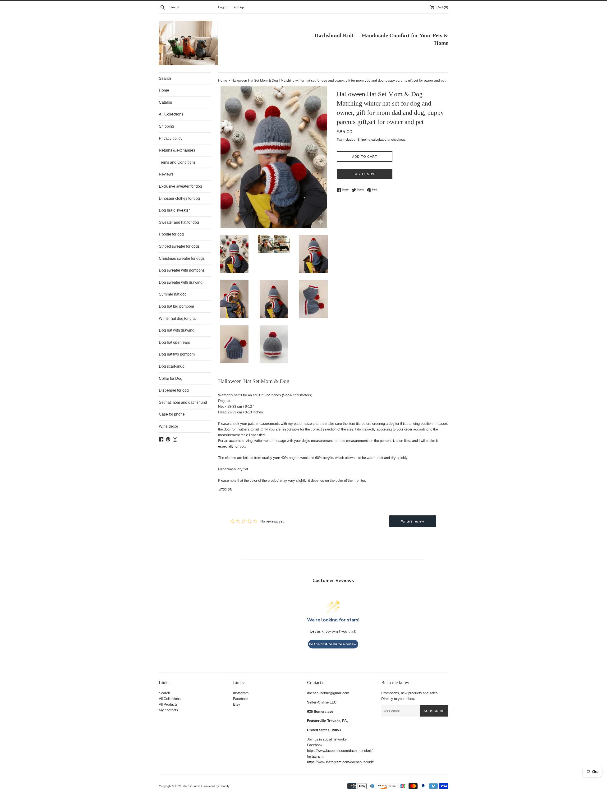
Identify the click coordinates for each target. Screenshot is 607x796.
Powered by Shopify (216, 786)
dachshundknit (192, 786)
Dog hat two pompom (177, 354)
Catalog (165, 102)
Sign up (238, 7)
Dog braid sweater (174, 210)
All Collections (171, 114)
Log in (222, 7)
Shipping (166, 126)
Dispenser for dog (174, 390)
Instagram (241, 693)
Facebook (240, 699)
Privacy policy (170, 138)
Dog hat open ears (174, 342)
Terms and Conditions (177, 162)
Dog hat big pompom (176, 306)
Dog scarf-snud (171, 366)
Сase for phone (172, 414)
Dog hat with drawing (176, 330)
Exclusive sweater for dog (180, 186)
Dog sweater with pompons (182, 270)
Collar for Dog (170, 378)
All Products (168, 704)
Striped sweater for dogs (179, 246)
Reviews (166, 174)
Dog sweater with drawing (180, 282)
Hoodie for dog (171, 234)
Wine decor (168, 426)
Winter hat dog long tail (178, 318)
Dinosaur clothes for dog (179, 198)
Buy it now (365, 174)
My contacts (168, 710)
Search (165, 78)
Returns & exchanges (177, 150)
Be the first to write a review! (333, 644)
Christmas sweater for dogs (182, 258)
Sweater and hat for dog (179, 222)
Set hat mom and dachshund (183, 402)
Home (164, 90)
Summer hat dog (173, 294)
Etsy (236, 704)
